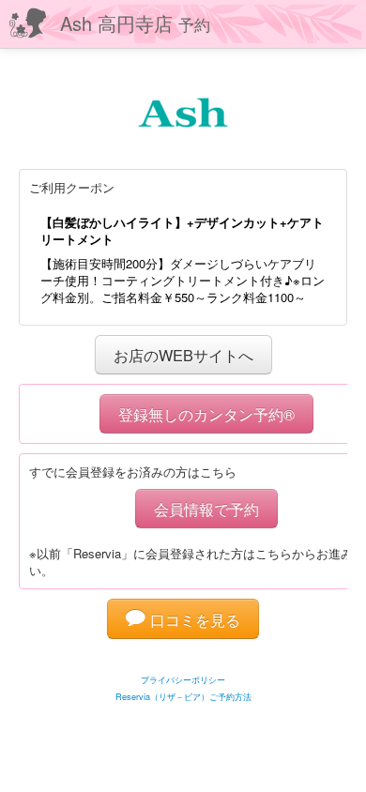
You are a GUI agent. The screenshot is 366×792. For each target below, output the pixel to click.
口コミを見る (192, 619)
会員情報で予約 (206, 508)
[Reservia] (183, 656)
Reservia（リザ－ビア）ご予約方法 (183, 697)
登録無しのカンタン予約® (206, 414)
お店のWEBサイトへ (183, 354)
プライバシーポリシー (183, 680)
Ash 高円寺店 (135, 23)
